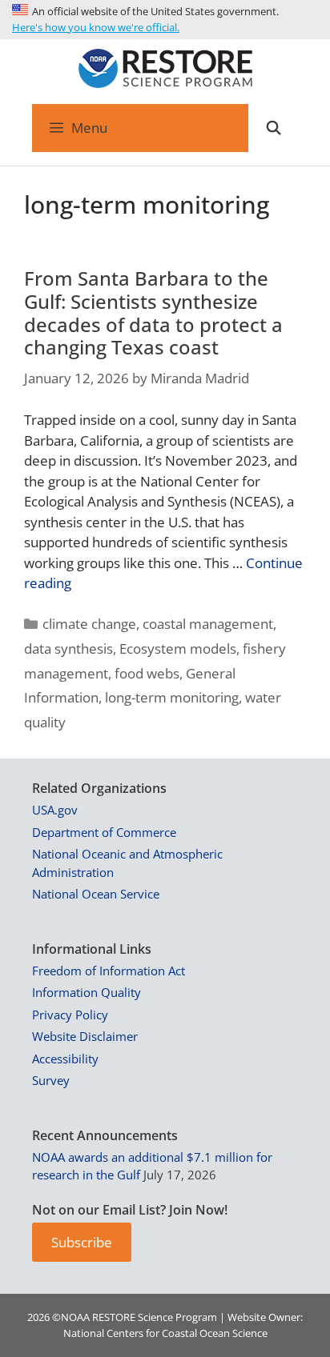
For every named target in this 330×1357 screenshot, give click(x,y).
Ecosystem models (177, 648)
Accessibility (65, 1059)
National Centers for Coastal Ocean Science (165, 1333)
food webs (147, 673)
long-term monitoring (172, 697)
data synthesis (68, 648)
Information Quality (86, 992)
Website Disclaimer (85, 1036)
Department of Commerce (104, 832)
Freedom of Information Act (108, 971)
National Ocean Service (95, 894)
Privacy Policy (70, 1015)
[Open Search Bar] (273, 128)
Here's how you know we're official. (95, 27)
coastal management (208, 623)
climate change (89, 623)
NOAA (75, 1317)
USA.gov (55, 810)
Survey (51, 1080)
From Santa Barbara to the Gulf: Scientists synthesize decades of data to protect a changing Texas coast (153, 312)
